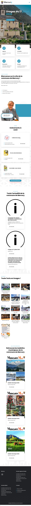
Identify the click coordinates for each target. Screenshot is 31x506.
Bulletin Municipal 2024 (13, 418)
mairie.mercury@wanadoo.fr (21, 490)
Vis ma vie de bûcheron (16, 153)
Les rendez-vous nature (15, 168)
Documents (4, 64)
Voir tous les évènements (15, 180)
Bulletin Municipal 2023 (13, 453)
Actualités (19, 51)
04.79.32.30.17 (19, 491)
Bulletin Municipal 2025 (13, 382)
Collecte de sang (16, 137)
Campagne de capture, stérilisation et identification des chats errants (15, 219)
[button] (3, 26)
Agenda (4, 51)
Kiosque (19, 64)
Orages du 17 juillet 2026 (14, 249)
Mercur (7, 2)
